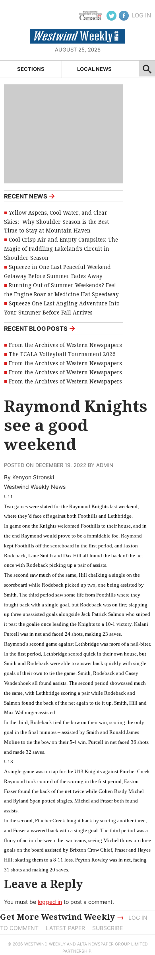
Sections (31, 69)
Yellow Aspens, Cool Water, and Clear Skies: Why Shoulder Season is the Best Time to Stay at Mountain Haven (56, 222)
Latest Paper (65, 928)
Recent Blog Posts (40, 328)
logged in (50, 901)
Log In (141, 15)
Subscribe (107, 928)
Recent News (29, 196)
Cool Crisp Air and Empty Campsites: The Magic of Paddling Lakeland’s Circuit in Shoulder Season (61, 248)
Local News (94, 69)
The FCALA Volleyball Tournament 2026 (62, 354)
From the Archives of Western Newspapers (65, 345)
